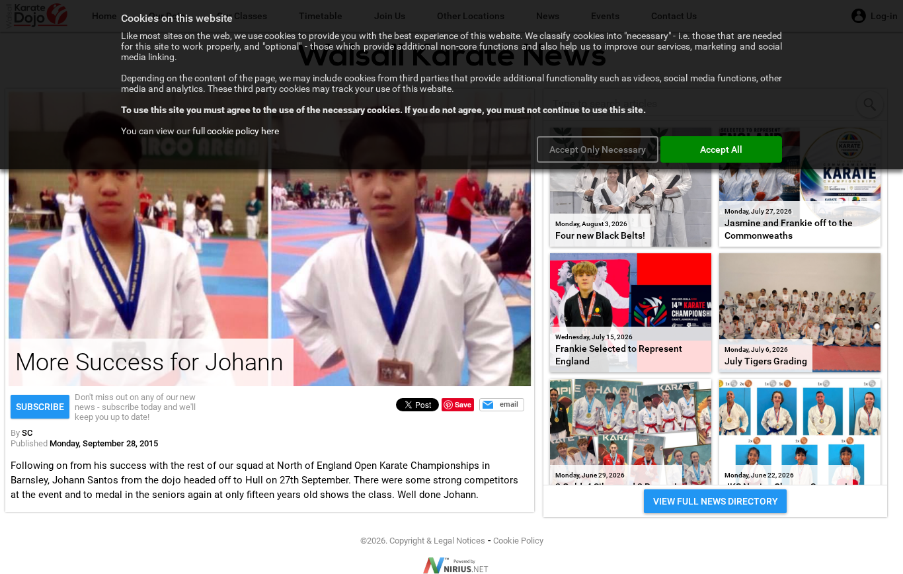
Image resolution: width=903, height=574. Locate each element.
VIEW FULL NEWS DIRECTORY (715, 501)
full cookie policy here (235, 131)
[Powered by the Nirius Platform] (451, 565)
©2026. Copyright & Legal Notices (422, 541)
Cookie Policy (518, 541)
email (509, 404)
